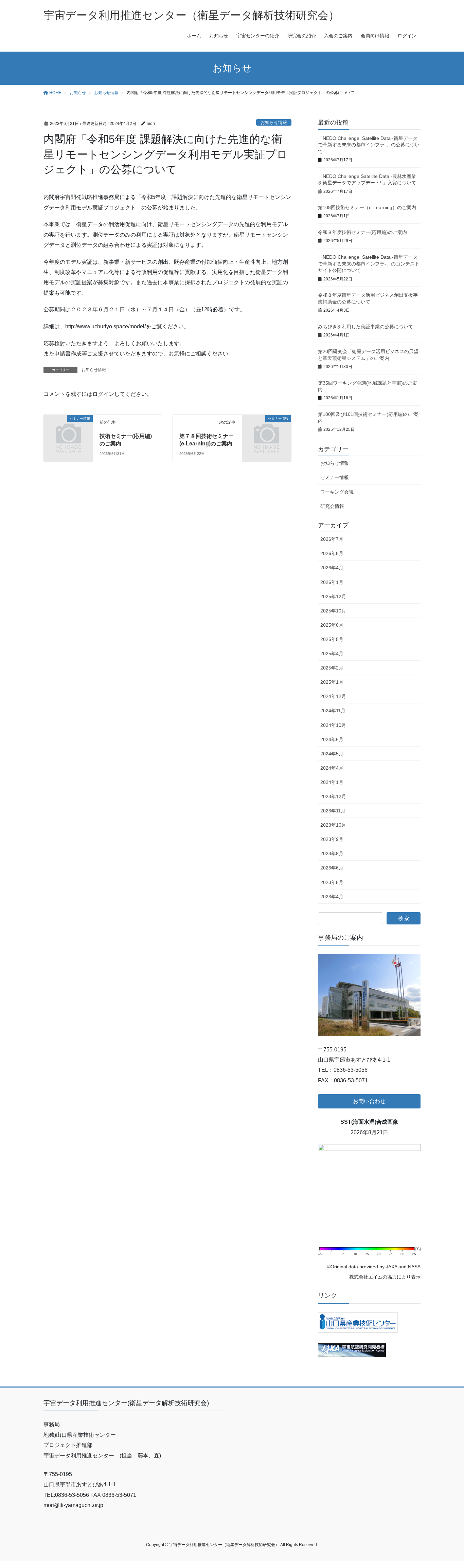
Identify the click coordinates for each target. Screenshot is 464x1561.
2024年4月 (331, 768)
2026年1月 (331, 582)
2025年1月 (331, 682)
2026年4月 (331, 567)
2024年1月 (331, 782)
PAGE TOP (446, 1508)
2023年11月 (332, 810)
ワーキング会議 (337, 492)
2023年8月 (331, 853)
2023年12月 (333, 796)
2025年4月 (331, 653)
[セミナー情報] (68, 429)
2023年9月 (331, 839)
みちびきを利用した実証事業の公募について (365, 326)
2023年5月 (331, 882)
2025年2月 (331, 668)
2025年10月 (333, 610)
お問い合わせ (369, 1101)
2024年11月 (332, 710)
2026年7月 (331, 539)
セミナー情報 (334, 477)
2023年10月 (333, 825)
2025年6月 (331, 625)
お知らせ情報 (274, 122)
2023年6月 (331, 867)
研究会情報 (332, 506)
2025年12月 (333, 596)
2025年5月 (331, 639)
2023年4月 (331, 896)
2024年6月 (331, 739)
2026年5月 (331, 553)
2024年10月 (333, 725)
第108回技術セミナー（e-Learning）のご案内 (367, 207)
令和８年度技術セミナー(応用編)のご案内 (362, 232)
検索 (403, 918)
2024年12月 (333, 696)
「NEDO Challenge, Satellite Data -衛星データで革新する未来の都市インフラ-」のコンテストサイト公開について (369, 263)
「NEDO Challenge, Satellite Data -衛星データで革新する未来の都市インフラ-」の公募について (369, 144)
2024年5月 (331, 753)
